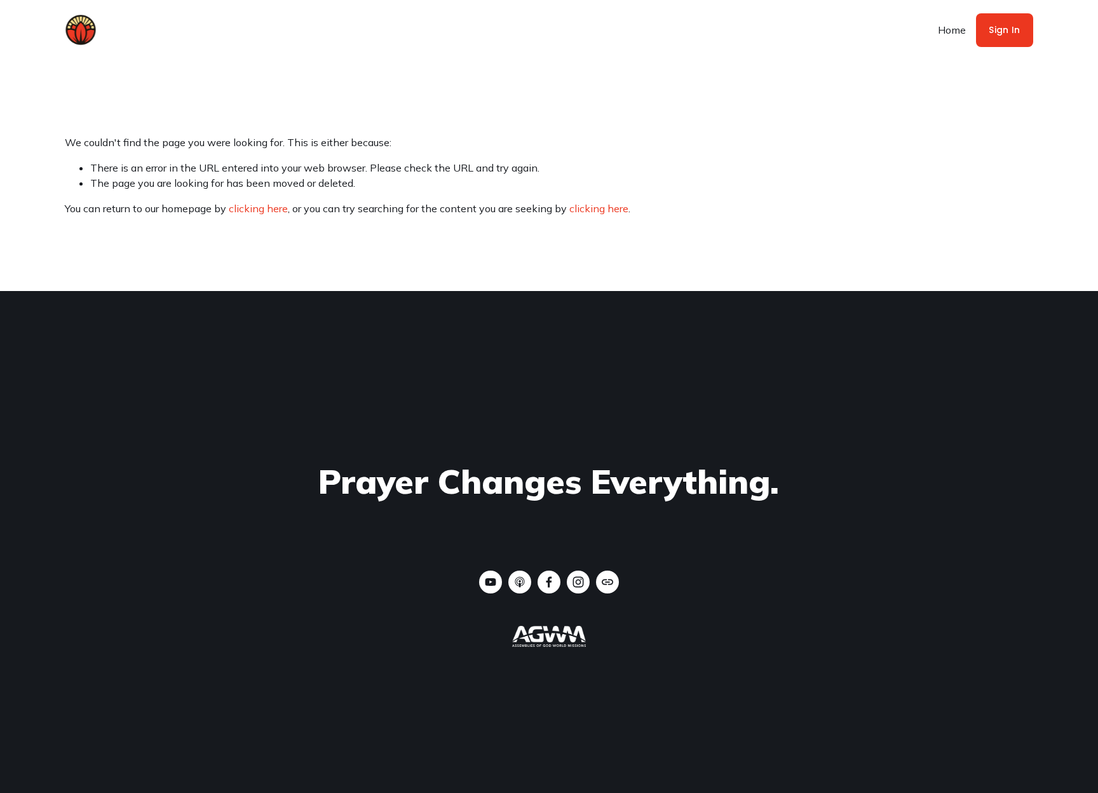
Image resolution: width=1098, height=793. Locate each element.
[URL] (607, 582)
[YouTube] (490, 582)
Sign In (1004, 30)
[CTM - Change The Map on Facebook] (549, 582)
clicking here (258, 208)
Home (952, 30)
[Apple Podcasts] (519, 582)
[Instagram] (578, 582)
